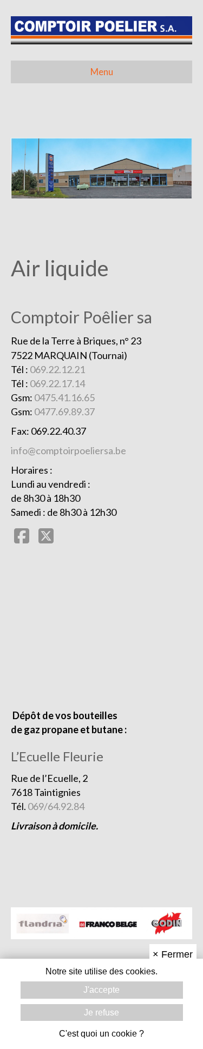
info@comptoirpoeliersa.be (68, 450)
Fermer (173, 954)
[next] (165, 183)
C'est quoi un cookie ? (101, 1033)
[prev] (38, 183)
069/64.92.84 (56, 806)
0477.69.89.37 (64, 411)
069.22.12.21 (57, 369)
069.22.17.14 (57, 383)
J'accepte (101, 989)
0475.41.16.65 (64, 397)
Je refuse (101, 1012)
